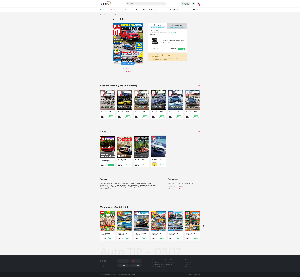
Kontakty (136, 265)
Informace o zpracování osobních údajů (161, 264)
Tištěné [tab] (158, 26)
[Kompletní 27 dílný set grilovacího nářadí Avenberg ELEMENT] (154, 41)
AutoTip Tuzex (156, 159)
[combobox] (145, 3)
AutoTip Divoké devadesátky (106, 161)
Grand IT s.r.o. (196, 274)
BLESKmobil (196, 10)
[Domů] (100, 14)
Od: (150, 49)
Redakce (187, 266)
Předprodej (175, 10)
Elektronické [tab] (177, 26)
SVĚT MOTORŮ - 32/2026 (174, 234)
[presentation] (202, 104)
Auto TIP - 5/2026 (157, 112)
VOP (123, 265)
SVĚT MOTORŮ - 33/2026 (157, 234)
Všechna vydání (118, 85)
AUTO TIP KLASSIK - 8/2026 (141, 234)
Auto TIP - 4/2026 (174, 112)
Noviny (104, 10)
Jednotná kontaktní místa (157, 266)
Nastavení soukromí (190, 262)
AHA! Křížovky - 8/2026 (106, 234)
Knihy (137, 10)
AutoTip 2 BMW (140, 160)
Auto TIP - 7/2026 (123, 112)
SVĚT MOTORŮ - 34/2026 (123, 234)
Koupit (180, 49)
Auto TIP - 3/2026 (191, 112)
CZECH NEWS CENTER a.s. (117, 274)
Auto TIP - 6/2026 (140, 112)
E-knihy (144, 10)
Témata (186, 10)
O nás (136, 261)
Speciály (123, 10)
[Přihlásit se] (193, 3)
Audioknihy (152, 10)
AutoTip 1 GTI (122, 160)
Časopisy (114, 10)
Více (198, 85)
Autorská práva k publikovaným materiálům (162, 260)
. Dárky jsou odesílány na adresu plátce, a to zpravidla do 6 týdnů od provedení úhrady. (167, 57)
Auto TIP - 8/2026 (106, 112)
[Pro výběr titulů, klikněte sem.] (163, 3)
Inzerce (187, 264)
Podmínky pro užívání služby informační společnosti (164, 262)
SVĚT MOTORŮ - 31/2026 (191, 234)
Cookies (187, 260)
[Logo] (105, 3)
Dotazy (124, 261)
